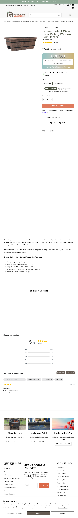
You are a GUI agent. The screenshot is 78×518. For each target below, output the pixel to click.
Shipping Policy (62, 480)
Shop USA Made (63, 443)
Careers (6, 472)
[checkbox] (58, 379)
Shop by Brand (8, 484)
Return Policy (61, 483)
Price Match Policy (63, 476)
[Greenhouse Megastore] (16, 14)
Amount (45, 80)
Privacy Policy (63, 508)
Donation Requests (63, 489)
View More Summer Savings (58, 67)
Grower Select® (50, 28)
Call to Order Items (10, 487)
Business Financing (9, 494)
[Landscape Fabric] (39, 424)
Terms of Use (61, 492)
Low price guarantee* (53, 117)
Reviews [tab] (8, 373)
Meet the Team (61, 473)
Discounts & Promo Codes (12, 478)
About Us (7, 468)
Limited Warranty (62, 486)
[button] (39, 349)
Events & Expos (8, 481)
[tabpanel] (39, 390)
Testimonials (8, 491)
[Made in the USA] (63, 424)
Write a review (70, 372)
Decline (62, 513)
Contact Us (60, 470)
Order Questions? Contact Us (12, 8)
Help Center (61, 467)
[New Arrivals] (15, 424)
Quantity (46, 95)
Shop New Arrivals (15, 441)
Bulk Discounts (8, 475)
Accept (38, 513)
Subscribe (44, 485)
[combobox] (45, 15)
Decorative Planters (53, 21)
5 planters (47, 83)
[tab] (19, 373)
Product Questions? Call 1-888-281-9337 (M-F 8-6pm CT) (20, 5)
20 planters (59, 83)
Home (6, 21)
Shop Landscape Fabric (39, 442)
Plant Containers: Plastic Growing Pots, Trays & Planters (27, 21)
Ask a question (60, 372)
